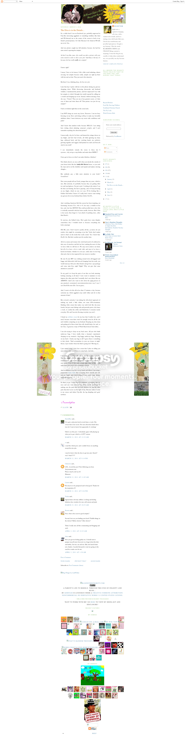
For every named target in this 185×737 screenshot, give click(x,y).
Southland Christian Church (111, 108)
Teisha (67, 496)
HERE (93, 602)
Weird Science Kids (109, 113)
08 (106, 167)
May (108, 192)
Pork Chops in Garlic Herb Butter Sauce (112, 237)
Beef (94, 733)
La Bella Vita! (109, 234)
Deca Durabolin (109, 258)
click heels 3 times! (80, 561)
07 (106, 164)
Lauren (67, 482)
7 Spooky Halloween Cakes (118, 245)
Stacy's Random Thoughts (113, 222)
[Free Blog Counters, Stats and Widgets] (92, 611)
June (108, 195)
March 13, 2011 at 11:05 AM (77, 477)
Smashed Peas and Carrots (114, 214)
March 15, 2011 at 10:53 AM (77, 505)
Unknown (68, 464)
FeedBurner (117, 136)
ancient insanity (95, 561)
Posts (107, 148)
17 (106, 199)
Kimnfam (69, 593)
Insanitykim (118, 26)
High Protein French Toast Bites (112, 216)
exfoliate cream (72, 317)
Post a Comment (66, 557)
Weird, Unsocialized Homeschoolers (111, 255)
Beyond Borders (108, 102)
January (109, 179)
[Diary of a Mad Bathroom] (120, 647)
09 (106, 170)
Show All (122, 263)
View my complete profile (113, 64)
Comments (109, 152)
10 (106, 173)
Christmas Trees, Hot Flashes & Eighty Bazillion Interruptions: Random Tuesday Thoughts (114, 226)
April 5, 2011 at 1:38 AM (75, 552)
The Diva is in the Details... (72, 30)
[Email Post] (70, 407)
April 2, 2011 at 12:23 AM (76, 531)
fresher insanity (65, 561)
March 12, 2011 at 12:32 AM (77, 437)
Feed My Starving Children (111, 105)
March (109, 182)
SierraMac (68, 419)
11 (106, 176)
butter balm (71, 373)
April (109, 189)
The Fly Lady (107, 110)
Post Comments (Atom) (76, 565)
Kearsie (67, 510)
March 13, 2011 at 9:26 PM (76, 491)
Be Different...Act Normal (113, 242)
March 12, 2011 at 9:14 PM (76, 458)
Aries (66, 536)
